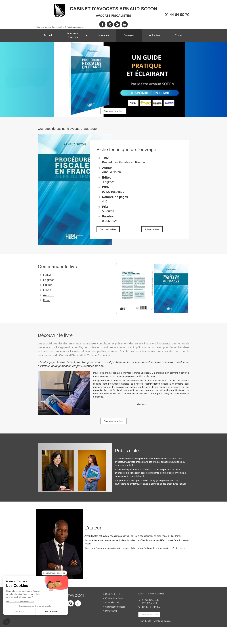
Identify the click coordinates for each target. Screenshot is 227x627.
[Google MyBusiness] (117, 24)
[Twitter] (110, 24)
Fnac (46, 300)
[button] (6, 621)
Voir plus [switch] (141, 404)
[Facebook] (102, 24)
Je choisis (19, 611)
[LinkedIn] (125, 24)
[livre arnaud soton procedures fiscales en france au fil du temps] (64, 393)
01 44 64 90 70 (177, 14)
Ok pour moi (51, 611)
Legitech (49, 279)
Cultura (48, 285)
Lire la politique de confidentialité (20, 601)
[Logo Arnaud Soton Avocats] (59, 16)
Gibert (47, 290)
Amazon (48, 295)
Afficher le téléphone (152, 607)
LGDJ (47, 275)
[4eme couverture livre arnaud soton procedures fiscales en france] (152, 288)
